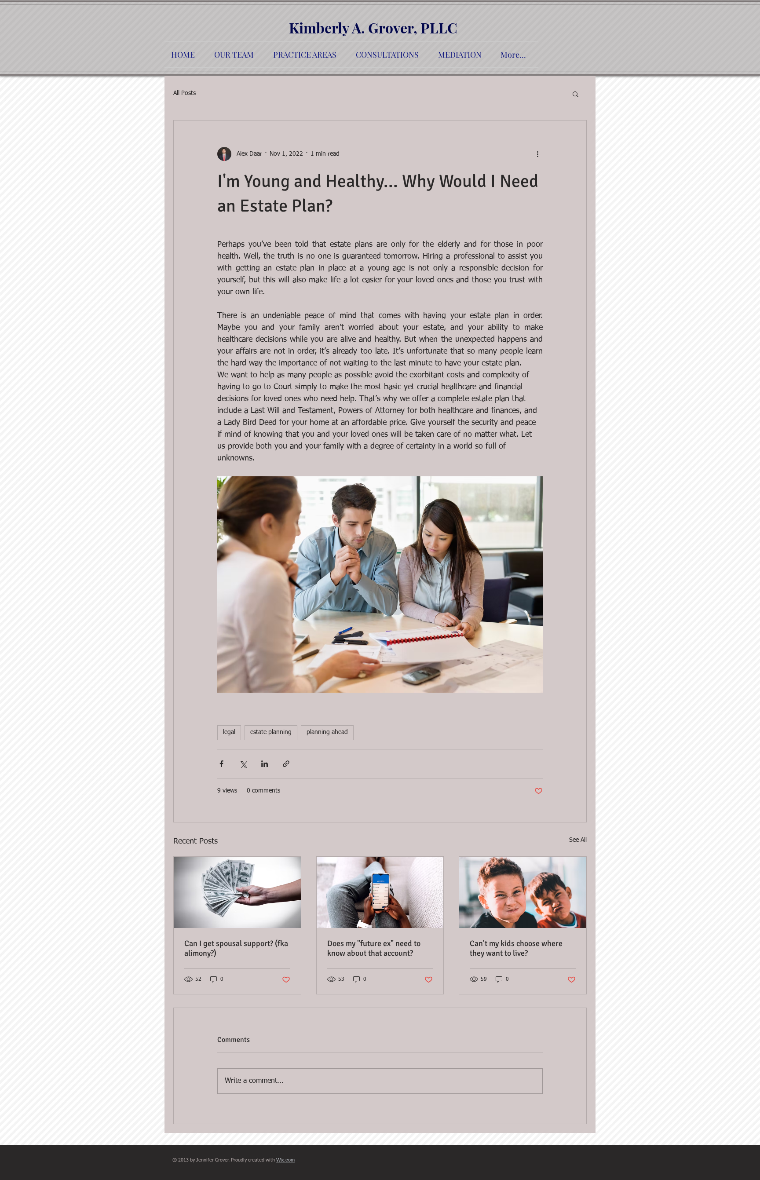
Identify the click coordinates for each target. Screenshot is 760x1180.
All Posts (184, 93)
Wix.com (285, 1159)
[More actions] (537, 154)
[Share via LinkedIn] (264, 764)
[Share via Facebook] (221, 764)
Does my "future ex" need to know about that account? (373, 948)
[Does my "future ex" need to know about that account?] (380, 892)
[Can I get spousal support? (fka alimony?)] (237, 892)
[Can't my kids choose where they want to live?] (522, 892)
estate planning (271, 732)
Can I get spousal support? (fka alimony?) (236, 948)
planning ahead (327, 732)
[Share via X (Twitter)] (243, 764)
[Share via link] (286, 764)
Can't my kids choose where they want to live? (516, 948)
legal (229, 732)
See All (578, 840)
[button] (575, 93)
